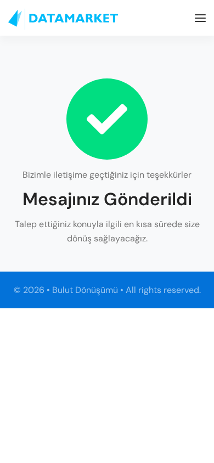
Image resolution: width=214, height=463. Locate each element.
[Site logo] (63, 19)
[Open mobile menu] (200, 18)
